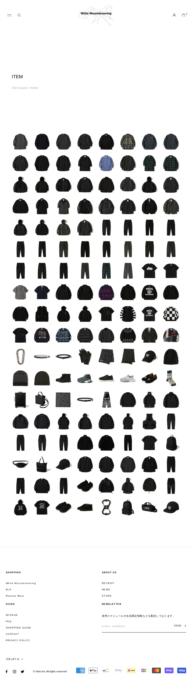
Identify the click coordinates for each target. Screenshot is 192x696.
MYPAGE (12, 615)
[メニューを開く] (9, 15)
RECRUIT (108, 583)
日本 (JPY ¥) (12, 659)
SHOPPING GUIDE (18, 627)
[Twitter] (22, 671)
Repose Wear (15, 596)
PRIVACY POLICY (18, 640)
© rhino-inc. (39, 671)
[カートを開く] (183, 15)
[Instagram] (14, 671)
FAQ (8, 621)
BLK (8, 589)
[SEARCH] (19, 15)
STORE (107, 596)
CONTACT (12, 634)
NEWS (106, 589)
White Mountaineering (21, 583)
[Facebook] (6, 671)
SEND (177, 626)
